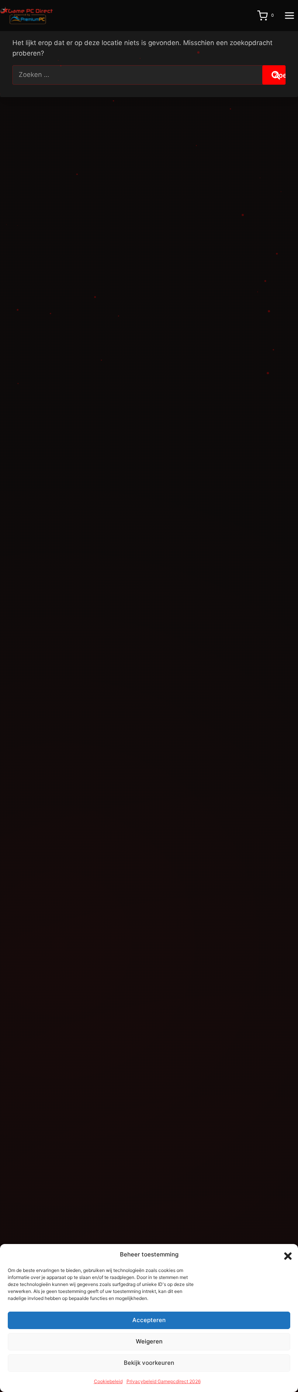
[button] (286, 1254)
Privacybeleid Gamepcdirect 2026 (163, 1381)
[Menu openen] (289, 15)
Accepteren (149, 1320)
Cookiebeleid (108, 1381)
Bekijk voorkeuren (149, 1362)
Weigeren (149, 1341)
